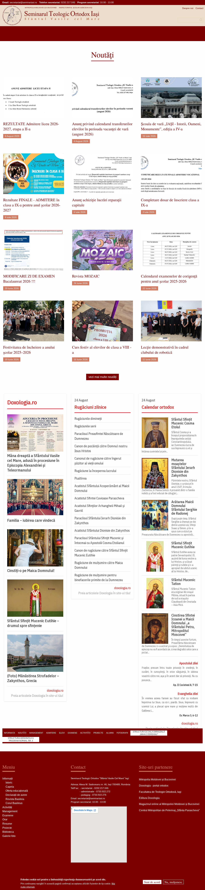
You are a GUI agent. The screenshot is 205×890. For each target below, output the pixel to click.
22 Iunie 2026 (149, 288)
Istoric (9, 782)
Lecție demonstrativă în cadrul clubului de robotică (165, 350)
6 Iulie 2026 (80, 212)
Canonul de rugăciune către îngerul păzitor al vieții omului (97, 460)
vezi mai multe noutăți (102, 377)
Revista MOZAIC (85, 276)
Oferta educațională (17, 790)
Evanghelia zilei (188, 693)
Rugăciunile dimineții (88, 418)
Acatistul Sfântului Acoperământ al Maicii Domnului (101, 488)
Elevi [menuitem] (62, 733)
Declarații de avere (16, 795)
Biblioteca (8, 831)
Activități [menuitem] (85, 733)
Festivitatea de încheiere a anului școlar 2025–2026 (29, 350)
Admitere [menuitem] (51, 733)
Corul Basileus (14, 803)
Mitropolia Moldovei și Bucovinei (157, 779)
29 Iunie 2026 (12, 288)
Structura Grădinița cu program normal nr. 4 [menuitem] (21, 739)
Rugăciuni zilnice (90, 407)
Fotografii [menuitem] (122, 733)
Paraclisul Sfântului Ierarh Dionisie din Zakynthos (100, 520)
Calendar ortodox (158, 407)
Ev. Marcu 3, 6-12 (189, 715)
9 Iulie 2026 (11, 217)
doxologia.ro (55, 690)
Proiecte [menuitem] (98, 733)
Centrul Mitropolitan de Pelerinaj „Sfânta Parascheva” (169, 810)
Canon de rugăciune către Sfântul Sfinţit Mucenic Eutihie (101, 552)
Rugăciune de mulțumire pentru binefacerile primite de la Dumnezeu (98, 577)
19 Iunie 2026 (12, 359)
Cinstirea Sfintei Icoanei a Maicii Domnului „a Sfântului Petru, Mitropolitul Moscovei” (183, 624)
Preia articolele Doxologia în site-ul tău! (37, 695)
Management (9, 811)
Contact (199, 8)
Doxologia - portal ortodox (153, 785)
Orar (4, 819)
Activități (7, 807)
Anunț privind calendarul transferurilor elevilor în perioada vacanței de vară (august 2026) (102, 129)
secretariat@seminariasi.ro (23, 2)
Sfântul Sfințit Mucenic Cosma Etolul (182, 423)
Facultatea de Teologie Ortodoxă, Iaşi (160, 792)
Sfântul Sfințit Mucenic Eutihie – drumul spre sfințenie (33, 623)
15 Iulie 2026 (149, 136)
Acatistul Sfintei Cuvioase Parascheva (99, 498)
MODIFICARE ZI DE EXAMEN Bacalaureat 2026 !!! (29, 278)
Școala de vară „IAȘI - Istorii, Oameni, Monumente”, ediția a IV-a (171, 126)
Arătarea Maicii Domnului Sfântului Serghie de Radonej (184, 507)
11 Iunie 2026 (149, 359)
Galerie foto (9, 836)
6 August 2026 (12, 136)
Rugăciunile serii (85, 426)
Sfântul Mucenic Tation (183, 582)
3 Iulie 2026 (148, 212)
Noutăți (102, 54)
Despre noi (187, 8)
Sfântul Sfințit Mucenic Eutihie (183, 545)
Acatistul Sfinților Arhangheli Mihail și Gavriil (99, 508)
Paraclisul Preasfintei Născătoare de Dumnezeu (98, 436)
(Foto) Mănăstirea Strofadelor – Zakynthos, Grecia (33, 678)
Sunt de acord (152, 882)
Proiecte (7, 827)
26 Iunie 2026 (81, 283)
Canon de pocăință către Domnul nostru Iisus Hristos (100, 448)
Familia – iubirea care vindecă (31, 520)
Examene (7, 815)
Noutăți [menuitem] (22, 733)
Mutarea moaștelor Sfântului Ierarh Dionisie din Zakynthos (183, 467)
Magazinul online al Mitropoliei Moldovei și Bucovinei (169, 804)
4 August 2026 (81, 141)
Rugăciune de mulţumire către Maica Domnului (98, 565)
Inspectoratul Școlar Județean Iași (75, 8)
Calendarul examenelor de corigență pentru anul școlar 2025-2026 (169, 278)
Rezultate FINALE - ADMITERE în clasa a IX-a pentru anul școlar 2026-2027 (31, 205)
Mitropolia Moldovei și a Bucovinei (41, 8)
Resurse (7, 823)
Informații (7, 778)
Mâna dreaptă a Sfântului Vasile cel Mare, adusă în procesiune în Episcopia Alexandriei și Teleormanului (33, 462)
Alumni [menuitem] (110, 733)
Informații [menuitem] (9, 733)
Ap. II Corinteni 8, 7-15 (185, 685)
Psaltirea (80, 478)
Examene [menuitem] (72, 733)
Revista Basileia (15, 799)
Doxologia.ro (22, 402)
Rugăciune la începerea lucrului (95, 471)
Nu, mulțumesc (173, 882)
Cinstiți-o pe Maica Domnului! (30, 570)
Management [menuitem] (36, 733)
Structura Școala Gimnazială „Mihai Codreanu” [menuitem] (149, 733)
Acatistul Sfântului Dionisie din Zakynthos (102, 530)
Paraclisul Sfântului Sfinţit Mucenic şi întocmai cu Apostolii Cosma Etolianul (99, 540)
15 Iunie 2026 (81, 359)
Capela (10, 786)
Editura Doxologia (149, 798)
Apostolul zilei (188, 663)
